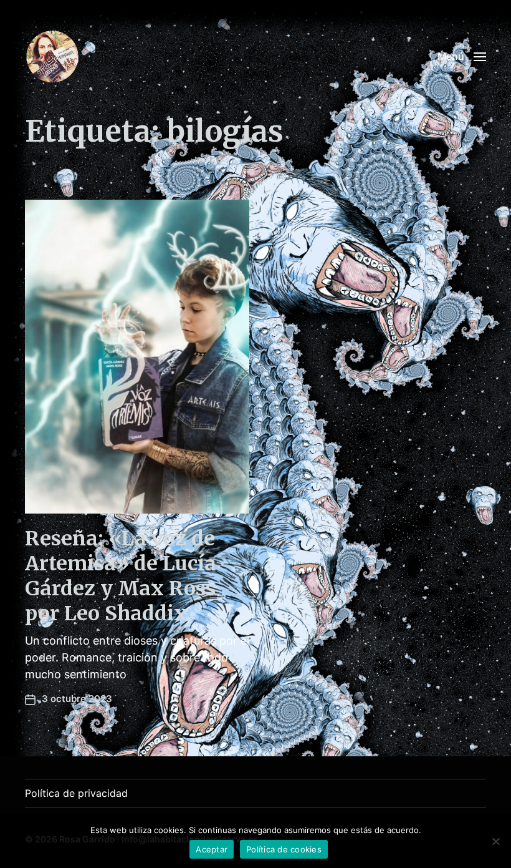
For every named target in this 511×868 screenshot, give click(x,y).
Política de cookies (284, 849)
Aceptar (211, 849)
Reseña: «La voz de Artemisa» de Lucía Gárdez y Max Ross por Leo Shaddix (120, 576)
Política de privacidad (76, 793)
